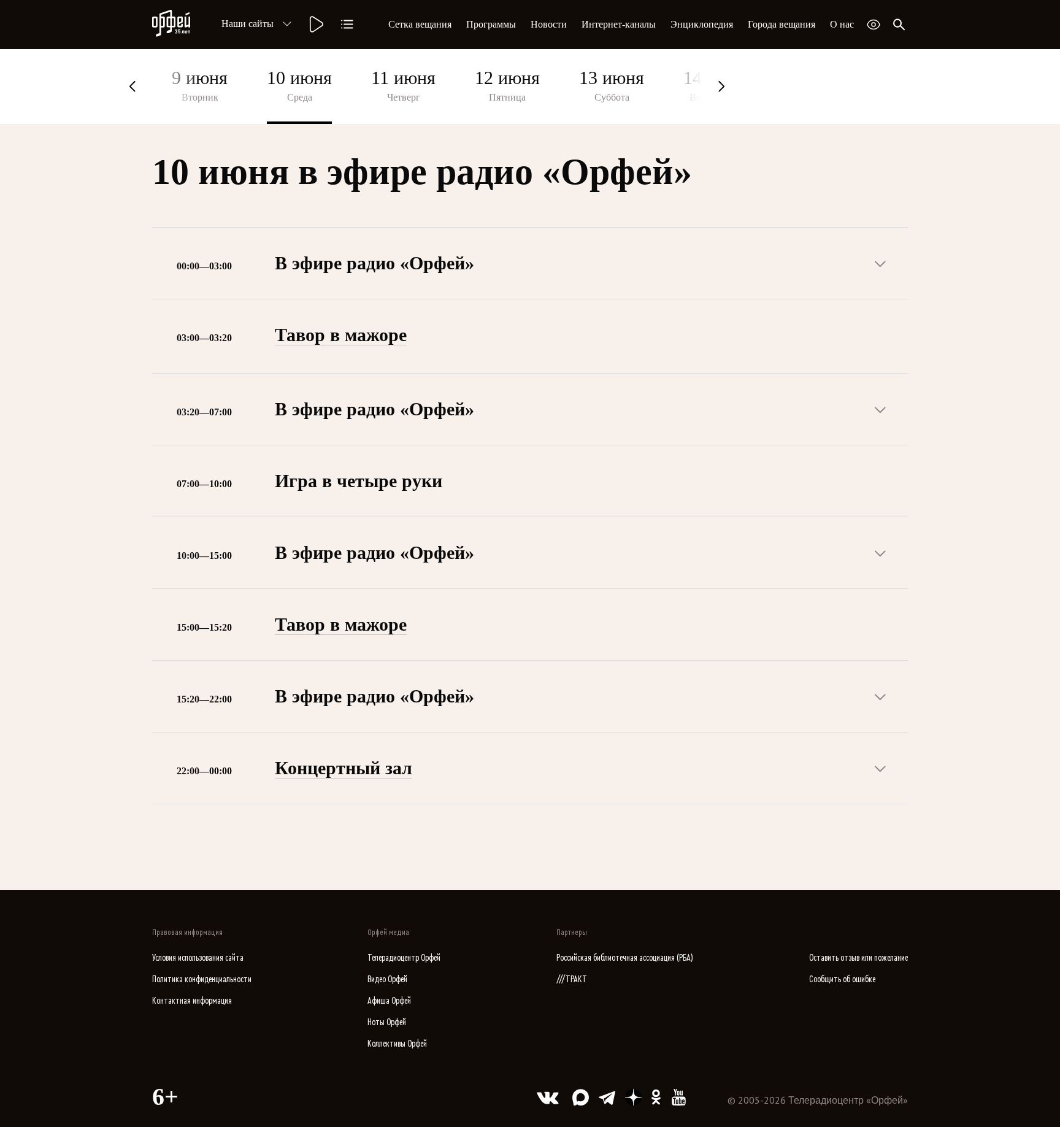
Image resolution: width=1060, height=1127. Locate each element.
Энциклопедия (701, 24)
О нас (842, 24)
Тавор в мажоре (341, 335)
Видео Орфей (387, 979)
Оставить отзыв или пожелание (858, 958)
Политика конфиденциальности (202, 979)
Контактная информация (192, 1001)
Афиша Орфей (389, 1001)
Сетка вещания (419, 24)
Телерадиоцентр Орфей (403, 958)
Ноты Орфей (386, 1022)
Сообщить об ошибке (842, 979)
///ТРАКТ (571, 979)
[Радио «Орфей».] (315, 24)
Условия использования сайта (198, 958)
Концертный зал (343, 768)
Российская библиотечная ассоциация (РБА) (624, 958)
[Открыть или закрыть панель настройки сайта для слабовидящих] (873, 24)
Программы (491, 24)
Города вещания (781, 24)
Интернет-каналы (619, 24)
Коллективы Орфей (397, 1043)
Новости (549, 24)
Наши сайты (247, 23)
